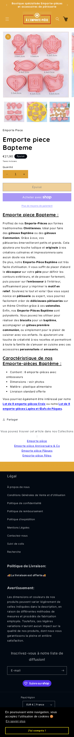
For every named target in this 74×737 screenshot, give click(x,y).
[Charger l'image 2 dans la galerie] (36, 111)
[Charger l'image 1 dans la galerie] (14, 111)
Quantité (8, 167)
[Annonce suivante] (67, 5)
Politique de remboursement (25, 511)
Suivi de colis (15, 543)
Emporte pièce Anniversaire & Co (37, 446)
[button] (7, 19)
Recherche (14, 551)
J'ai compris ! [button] (37, 730)
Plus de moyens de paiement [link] (37, 205)
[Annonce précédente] (7, 5)
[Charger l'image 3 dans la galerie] (59, 111)
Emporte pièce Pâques (37, 450)
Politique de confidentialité (24, 503)
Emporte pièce (37, 441)
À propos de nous (18, 486)
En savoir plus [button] (15, 721)
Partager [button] (12, 419)
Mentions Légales (18, 527)
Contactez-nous (17, 535)
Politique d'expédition (21, 519)
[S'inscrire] (63, 670)
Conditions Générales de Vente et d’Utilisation (36, 495)
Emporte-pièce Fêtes (36, 455)
